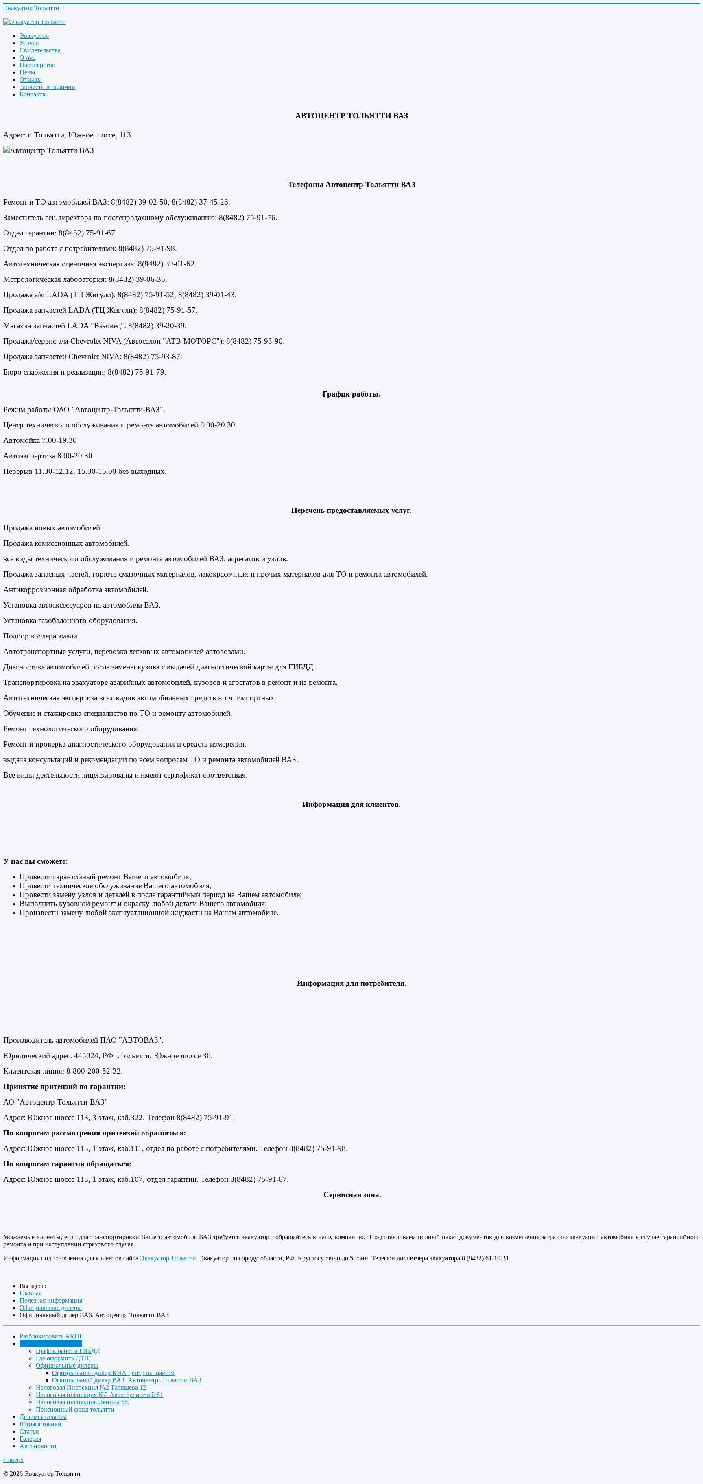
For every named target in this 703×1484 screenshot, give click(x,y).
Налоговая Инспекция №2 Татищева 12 (91, 1387)
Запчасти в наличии (47, 86)
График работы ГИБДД (68, 1350)
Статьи (29, 1431)
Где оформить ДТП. (63, 1358)
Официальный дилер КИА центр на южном (113, 1372)
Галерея (30, 1438)
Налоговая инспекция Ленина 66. (82, 1402)
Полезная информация (51, 1343)
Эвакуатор (34, 35)
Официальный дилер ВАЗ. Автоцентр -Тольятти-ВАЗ (126, 1380)
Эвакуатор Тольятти (168, 1258)
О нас (27, 57)
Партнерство (37, 64)
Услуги (29, 42)
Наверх (13, 1459)
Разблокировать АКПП (52, 1336)
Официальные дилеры (67, 1365)
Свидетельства (40, 50)
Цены (27, 72)
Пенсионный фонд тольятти (75, 1409)
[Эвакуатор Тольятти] (351, 22)
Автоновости (38, 1446)
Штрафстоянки (40, 1424)
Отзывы (31, 79)
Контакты (33, 94)
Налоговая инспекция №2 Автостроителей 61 (99, 1394)
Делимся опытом (43, 1416)
